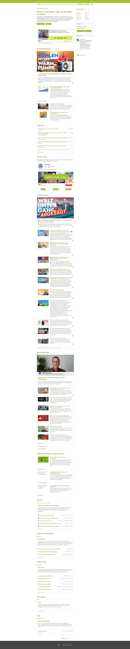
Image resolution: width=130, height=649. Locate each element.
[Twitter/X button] (84, 4)
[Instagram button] (86, 4)
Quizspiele (41, 597)
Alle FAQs (39, 633)
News (77, 15)
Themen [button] (60, 1)
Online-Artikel (79, 18)
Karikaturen (78, 14)
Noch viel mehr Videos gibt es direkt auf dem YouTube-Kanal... (50, 347)
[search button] (91, 4)
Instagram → (68, 189)
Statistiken (87, 14)
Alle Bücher (40, 528)
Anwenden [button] (66, 1)
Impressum (87, 19)
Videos (86, 17)
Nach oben (65, 638)
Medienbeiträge (43, 352)
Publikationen (87, 12)
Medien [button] (56, 1)
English (91, 1)
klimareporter (82, 39)
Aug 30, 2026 (82, 51)
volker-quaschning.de (43, 1)
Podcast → (48, 23)
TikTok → (43, 189)
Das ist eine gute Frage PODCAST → (45, 43)
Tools (86, 15)
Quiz (86, 13)
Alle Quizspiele (41, 611)
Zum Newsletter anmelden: (81, 26)
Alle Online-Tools (41, 592)
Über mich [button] (77, 1)
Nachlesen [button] (71, 1)
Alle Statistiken (41, 557)
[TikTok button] (78, 4)
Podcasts (78, 19)
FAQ (38, 616)
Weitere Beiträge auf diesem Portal (50, 454)
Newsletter (78, 17)
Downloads (78, 13)
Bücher (39, 500)
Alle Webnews (40, 152)
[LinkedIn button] (82, 4)
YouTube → (56, 189)
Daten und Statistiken (45, 534)
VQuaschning (82, 55)
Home (39, 4)
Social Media (79, 35)
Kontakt (64, 643)
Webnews (40, 125)
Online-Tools (42, 562)
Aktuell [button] (51, 1)
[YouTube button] (80, 4)
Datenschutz (69, 643)
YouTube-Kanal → (40, 23)
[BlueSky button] (88, 4)
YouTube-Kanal (43, 195)
